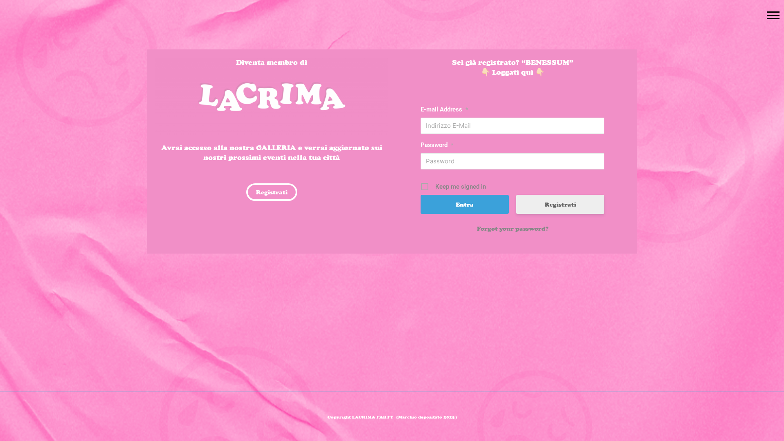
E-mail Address (444, 109)
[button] (773, 15)
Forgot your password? (512, 228)
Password (437, 145)
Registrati (560, 204)
